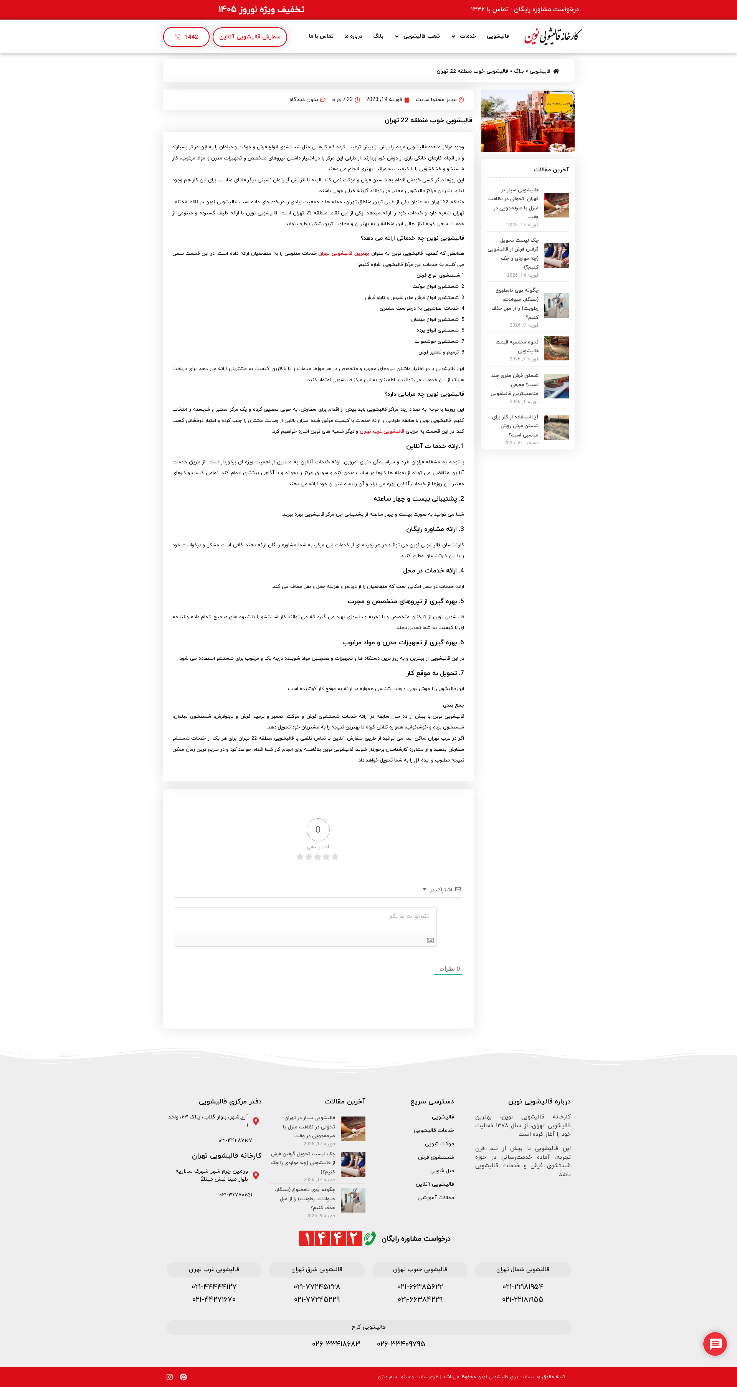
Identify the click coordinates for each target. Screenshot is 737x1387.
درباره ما (353, 36)
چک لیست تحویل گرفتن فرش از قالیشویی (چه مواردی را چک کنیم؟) (303, 1163)
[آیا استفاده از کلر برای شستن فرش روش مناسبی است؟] (556, 437)
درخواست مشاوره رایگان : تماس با (525, 9)
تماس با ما (321, 36)
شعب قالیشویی (421, 36)
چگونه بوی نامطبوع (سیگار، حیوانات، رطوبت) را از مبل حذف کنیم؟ (305, 1198)
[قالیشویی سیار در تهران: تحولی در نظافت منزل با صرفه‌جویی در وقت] (556, 215)
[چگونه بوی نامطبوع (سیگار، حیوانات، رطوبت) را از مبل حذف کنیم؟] (556, 315)
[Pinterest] (183, 1377)
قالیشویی (498, 36)
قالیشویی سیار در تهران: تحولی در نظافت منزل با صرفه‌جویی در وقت (309, 1127)
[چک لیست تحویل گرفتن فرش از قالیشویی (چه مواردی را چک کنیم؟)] (556, 265)
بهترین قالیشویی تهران (344, 253)
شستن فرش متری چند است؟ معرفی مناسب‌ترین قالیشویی (515, 384)
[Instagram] (170, 1377)
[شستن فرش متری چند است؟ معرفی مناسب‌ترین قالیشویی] (556, 396)
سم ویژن (387, 1377)
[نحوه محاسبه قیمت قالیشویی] (556, 358)
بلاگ (378, 36)
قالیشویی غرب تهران (382, 431)
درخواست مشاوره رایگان (416, 1239)
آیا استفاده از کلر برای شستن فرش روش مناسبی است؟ (515, 426)
